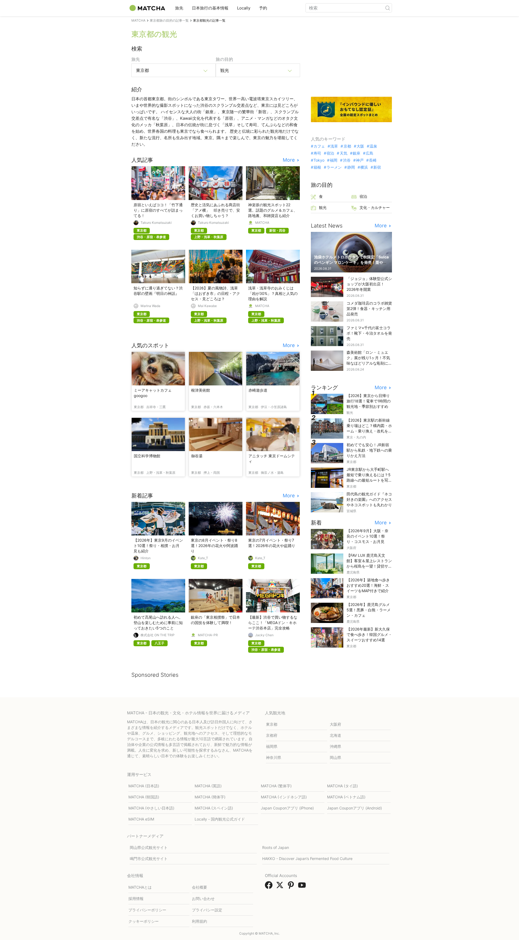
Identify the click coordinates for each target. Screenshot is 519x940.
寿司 (317, 153)
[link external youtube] (303, 886)
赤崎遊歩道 (257, 390)
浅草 (334, 146)
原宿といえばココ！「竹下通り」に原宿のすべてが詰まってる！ (158, 210)
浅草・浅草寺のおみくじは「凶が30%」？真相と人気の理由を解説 (273, 293)
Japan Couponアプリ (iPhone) (287, 808)
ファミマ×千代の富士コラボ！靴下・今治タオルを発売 (369, 333)
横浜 (364, 167)
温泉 (373, 146)
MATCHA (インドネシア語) (284, 797)
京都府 (271, 735)
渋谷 (346, 160)
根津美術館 (200, 390)
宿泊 (330, 153)
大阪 (360, 146)
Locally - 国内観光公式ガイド (220, 819)
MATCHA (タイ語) (342, 786)
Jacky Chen (264, 635)
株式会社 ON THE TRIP (158, 635)
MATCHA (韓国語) (143, 797)
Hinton (146, 558)
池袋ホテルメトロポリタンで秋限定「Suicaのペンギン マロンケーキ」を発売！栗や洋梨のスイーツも (351, 262)
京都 (347, 146)
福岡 (333, 160)
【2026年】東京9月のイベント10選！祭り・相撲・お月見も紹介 (158, 545)
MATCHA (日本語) (143, 786)
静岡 (351, 167)
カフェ (319, 146)
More (289, 160)
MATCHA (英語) (208, 786)
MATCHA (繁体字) (276, 786)
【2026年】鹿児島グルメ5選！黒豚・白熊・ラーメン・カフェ (369, 610)
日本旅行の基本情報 (210, 8)
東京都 (271, 724)
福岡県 (271, 746)
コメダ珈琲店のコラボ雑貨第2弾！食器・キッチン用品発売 (369, 308)
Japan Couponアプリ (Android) (354, 808)
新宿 (377, 167)
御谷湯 (196, 456)
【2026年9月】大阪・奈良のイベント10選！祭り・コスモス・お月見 (367, 536)
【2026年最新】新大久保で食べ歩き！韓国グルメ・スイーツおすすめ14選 (369, 634)
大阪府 (335, 724)
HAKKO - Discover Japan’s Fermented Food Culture (307, 858)
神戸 (360, 160)
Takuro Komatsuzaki (156, 222)
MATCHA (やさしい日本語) (151, 808)
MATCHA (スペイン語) (214, 808)
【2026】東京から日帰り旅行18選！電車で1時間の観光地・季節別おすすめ (369, 401)
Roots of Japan (275, 847)
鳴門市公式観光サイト (149, 858)
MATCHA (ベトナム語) (346, 797)
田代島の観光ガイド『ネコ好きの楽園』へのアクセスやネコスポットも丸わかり (369, 499)
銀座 (356, 153)
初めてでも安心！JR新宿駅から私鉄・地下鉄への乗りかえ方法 (369, 450)
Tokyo (319, 160)
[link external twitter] (281, 886)
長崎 (373, 160)
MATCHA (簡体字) (210, 797)
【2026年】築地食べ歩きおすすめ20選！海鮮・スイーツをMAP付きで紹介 (368, 585)
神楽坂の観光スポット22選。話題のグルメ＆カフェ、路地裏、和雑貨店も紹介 (272, 210)
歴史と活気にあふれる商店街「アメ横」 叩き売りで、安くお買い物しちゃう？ (215, 210)
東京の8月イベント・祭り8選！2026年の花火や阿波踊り (214, 545)
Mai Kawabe (207, 306)
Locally (243, 8)
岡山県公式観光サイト (149, 847)
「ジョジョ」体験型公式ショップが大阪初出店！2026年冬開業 (369, 284)
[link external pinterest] (292, 886)
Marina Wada (150, 306)
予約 (263, 8)
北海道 (335, 735)
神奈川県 (273, 757)
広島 (369, 153)
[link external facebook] (270, 886)
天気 (343, 153)
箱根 (317, 167)
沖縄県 (335, 746)
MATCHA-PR (208, 635)
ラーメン (334, 167)
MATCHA (262, 222)
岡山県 (335, 757)
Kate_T (203, 558)
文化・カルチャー (375, 207)
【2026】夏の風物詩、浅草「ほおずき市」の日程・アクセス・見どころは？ (215, 293)
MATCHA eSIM (141, 819)
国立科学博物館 (147, 456)
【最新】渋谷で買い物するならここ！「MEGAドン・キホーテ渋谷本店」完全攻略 (272, 622)
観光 (323, 207)
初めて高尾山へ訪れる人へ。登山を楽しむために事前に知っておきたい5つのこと (158, 622)
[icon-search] (388, 8)
